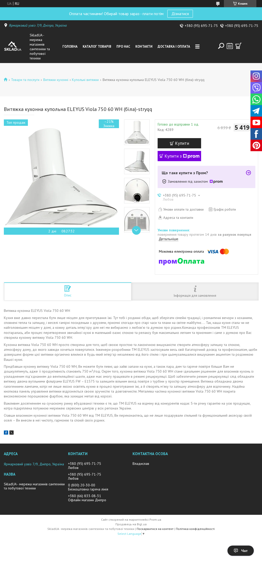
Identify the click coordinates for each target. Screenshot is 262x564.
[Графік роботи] (230, 46)
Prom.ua (155, 519)
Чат (244, 551)
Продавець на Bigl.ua (131, 524)
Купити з (173, 156)
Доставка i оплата (174, 46)
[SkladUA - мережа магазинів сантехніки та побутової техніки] (16, 47)
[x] (11, 433)
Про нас (123, 46)
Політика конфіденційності (195, 529)
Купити (182, 143)
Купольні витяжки (85, 80)
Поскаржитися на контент (155, 529)
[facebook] (6, 433)
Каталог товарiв (97, 46)
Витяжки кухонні (55, 80)
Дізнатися (180, 13)
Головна (70, 46)
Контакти (143, 46)
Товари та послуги (25, 80)
